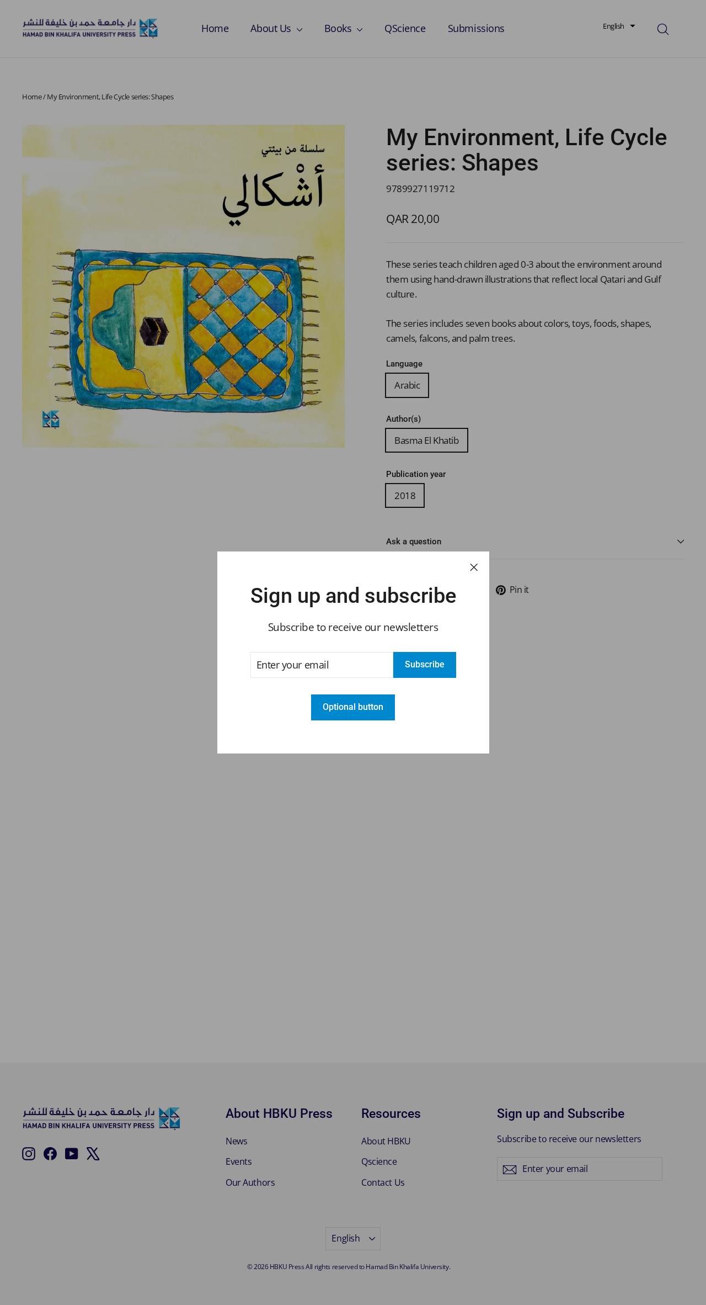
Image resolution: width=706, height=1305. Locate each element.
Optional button (353, 707)
